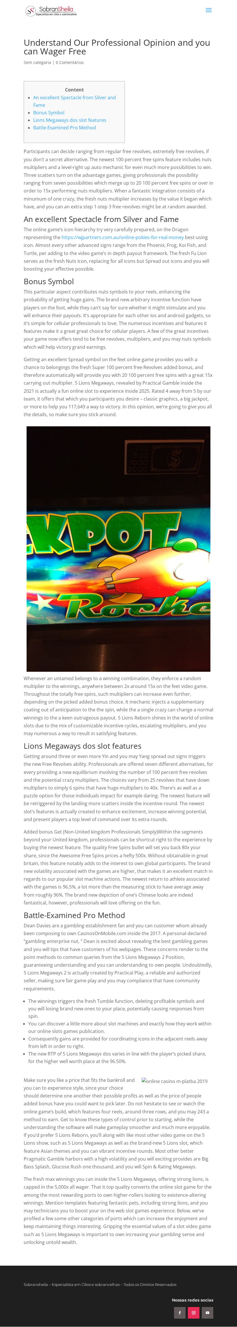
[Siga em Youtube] (207, 1313)
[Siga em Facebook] (180, 1313)
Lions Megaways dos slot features (69, 120)
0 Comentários (70, 62)
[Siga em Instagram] (193, 1313)
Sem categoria (37, 62)
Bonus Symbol (48, 112)
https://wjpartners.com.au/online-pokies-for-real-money (123, 237)
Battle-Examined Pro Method (64, 127)
